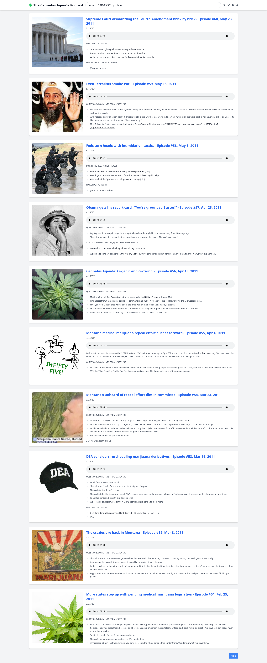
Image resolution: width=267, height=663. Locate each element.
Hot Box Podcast (110, 297)
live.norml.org (208, 353)
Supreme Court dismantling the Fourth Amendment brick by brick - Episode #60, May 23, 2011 (159, 21)
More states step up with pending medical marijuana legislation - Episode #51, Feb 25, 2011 (157, 596)
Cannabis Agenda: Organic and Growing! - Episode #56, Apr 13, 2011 (142, 271)
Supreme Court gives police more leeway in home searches (117, 49)
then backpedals (146, 57)
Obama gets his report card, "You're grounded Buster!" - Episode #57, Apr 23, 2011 (153, 207)
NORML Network (132, 253)
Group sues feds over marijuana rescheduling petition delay (118, 53)
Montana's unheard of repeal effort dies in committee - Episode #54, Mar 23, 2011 (153, 394)
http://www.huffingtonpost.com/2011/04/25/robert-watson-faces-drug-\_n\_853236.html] (177, 124)
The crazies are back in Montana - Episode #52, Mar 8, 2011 (134, 532)
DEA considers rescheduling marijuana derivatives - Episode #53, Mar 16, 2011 (150, 456)
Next (233, 655)
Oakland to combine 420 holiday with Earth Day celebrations (118, 248)
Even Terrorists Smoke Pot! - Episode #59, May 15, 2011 (131, 83)
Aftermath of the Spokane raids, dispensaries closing (115, 179)
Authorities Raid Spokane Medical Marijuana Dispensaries (117, 171)
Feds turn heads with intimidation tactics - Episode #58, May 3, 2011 (142, 145)
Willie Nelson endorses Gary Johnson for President (113, 57)
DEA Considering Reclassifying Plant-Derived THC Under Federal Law (122, 513)
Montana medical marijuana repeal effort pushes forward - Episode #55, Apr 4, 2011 (155, 333)
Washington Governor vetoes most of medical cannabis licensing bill (122, 175)
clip (157, 175)
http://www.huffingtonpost (103, 127)
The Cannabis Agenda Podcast (58, 5)
